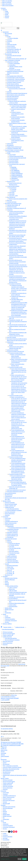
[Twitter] (9, 831)
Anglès (6, 14)
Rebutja (19, 859)
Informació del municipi (9, 800)
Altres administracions (8, 770)
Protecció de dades (7, 836)
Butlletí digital (6, 814)
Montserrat (6, 803)
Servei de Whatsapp (8, 808)
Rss (4, 817)
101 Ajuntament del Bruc (7, 728)
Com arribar (6, 792)
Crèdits (4, 833)
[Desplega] (13, 627)
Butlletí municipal (7, 816)
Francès (7, 17)
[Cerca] (18, 28)
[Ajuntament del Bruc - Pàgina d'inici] (6, 24)
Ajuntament (4, 759)
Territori (5, 828)
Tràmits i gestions (7, 635)
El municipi (3, 791)
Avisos (4, 810)
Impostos (5, 644)
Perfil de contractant (8, 641)
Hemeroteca (6, 819)
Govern (5, 762)
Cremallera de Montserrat (9, 795)
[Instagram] (16, 831)
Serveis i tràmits (8, 627)
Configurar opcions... (5, 859)
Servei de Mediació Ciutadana (12, 640)
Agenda (5, 813)
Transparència (6, 773)
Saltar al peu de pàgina (7, 5)
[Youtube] (14, 831)
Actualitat (3, 805)
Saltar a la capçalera (7, 1)
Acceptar (24, 859)
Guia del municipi (7, 799)
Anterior (3, 756)
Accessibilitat (6, 839)
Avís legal (5, 838)
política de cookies (13, 856)
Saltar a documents (7, 4)
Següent (7, 756)
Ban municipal (6, 761)
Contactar (3, 8)
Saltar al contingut (6, 2)
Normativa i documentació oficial (11, 769)
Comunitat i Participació (9, 827)
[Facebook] (11, 831)
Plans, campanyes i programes (10, 765)
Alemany (7, 16)
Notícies (5, 811)
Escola (4, 822)
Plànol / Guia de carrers (8, 797)
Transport (5, 794)
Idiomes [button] (5, 9)
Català (6, 11)
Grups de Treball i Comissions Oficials (12, 767)
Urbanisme (5, 824)
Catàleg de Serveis (20, 627)
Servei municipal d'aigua (9, 633)
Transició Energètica (8, 825)
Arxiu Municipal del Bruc (8, 629)
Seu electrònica (6, 772)
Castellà (7, 13)
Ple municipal (6, 764)
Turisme (5, 802)
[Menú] (1, 30)
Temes (2, 821)
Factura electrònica (7, 643)
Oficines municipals (8, 632)
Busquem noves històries (9, 806)
